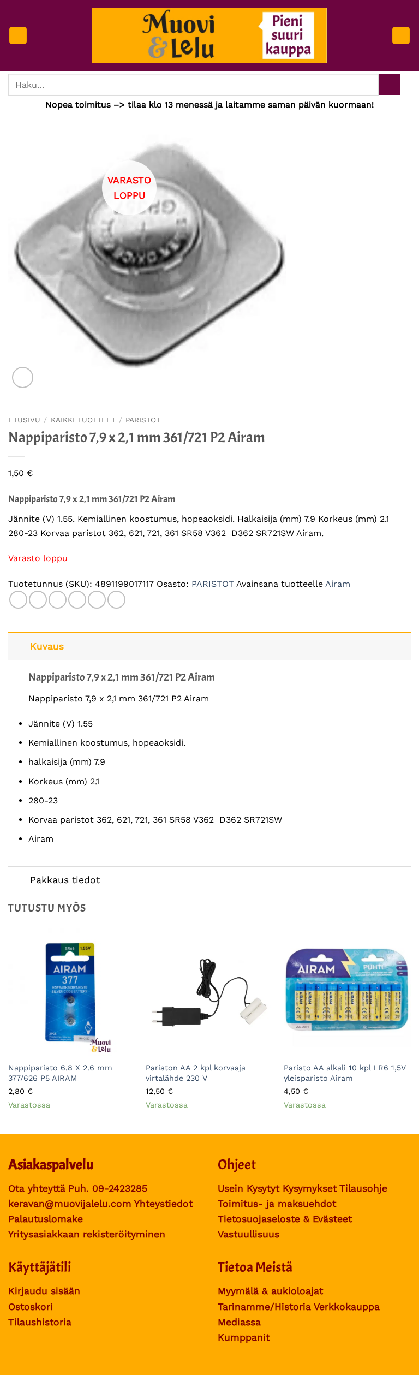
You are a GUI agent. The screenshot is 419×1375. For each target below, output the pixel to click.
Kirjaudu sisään (44, 1290)
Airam (337, 584)
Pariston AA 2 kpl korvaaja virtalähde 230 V (196, 1072)
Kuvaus (47, 646)
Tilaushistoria (39, 1322)
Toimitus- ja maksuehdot (277, 1203)
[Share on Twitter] (58, 600)
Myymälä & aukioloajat (270, 1290)
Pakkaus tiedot (65, 879)
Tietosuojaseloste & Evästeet (285, 1218)
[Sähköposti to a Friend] (77, 600)
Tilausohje (363, 1188)
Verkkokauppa (347, 1306)
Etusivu (24, 419)
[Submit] (389, 85)
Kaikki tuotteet (83, 419)
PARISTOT (142, 419)
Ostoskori (30, 1306)
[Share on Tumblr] (116, 600)
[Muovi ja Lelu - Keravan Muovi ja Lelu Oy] (209, 35)
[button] (18, 36)
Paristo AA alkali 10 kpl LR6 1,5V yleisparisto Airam (345, 1072)
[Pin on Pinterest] (97, 600)
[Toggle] (18, 646)
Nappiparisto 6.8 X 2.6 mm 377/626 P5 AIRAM (60, 1072)
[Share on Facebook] (38, 600)
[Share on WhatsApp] (18, 600)
